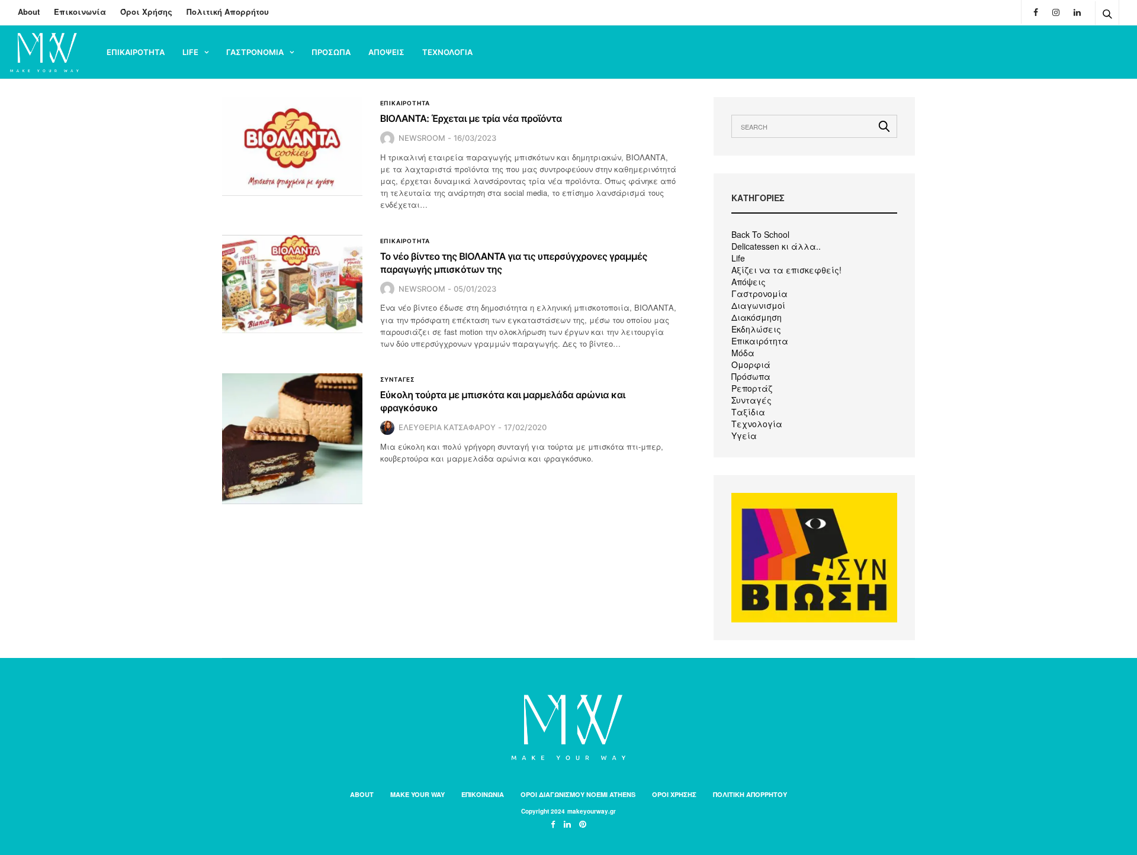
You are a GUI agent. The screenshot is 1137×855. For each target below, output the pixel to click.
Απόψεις (748, 282)
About (29, 11)
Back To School (760, 234)
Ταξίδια (748, 412)
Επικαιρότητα (759, 341)
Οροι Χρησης (674, 794)
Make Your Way (417, 794)
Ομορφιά (750, 364)
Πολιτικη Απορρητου (750, 794)
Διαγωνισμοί (758, 305)
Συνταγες (397, 379)
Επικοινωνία (80, 11)
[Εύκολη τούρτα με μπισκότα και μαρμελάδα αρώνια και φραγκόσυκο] (292, 438)
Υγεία (744, 435)
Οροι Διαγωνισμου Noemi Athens (578, 794)
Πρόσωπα (750, 376)
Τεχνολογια (447, 52)
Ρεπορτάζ (751, 388)
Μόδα (742, 353)
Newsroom (422, 138)
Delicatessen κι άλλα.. (776, 246)
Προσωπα (331, 52)
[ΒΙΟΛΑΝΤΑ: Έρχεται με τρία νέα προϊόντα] (292, 146)
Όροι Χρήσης (146, 11)
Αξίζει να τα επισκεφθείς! (786, 270)
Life (190, 52)
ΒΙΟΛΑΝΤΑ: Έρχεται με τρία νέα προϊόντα (471, 118)
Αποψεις (386, 52)
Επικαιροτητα (136, 52)
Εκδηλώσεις (756, 329)
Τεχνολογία (756, 424)
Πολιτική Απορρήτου (228, 11)
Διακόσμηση (756, 317)
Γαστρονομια (255, 52)
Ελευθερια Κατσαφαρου (447, 427)
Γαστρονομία (759, 293)
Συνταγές (751, 400)
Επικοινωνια (482, 794)
